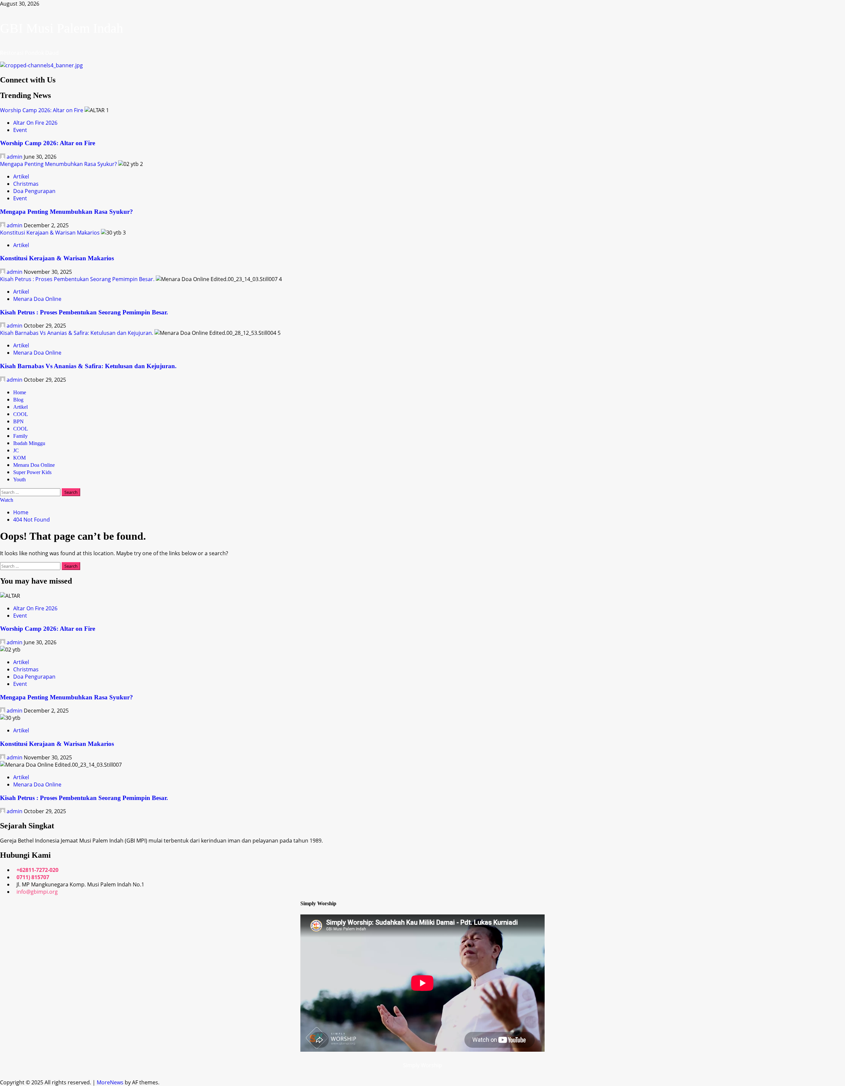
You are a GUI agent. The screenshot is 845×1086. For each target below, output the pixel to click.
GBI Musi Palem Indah (61, 28)
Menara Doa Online (37, 299)
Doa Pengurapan (34, 191)
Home (19, 392)
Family (20, 436)
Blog (18, 399)
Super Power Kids (32, 472)
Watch (6, 500)
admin (14, 156)
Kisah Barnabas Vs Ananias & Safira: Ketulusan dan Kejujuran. (76, 332)
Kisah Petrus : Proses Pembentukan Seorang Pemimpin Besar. (77, 279)
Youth (19, 479)
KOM (19, 458)
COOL (20, 414)
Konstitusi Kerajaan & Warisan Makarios (50, 232)
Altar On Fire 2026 (35, 122)
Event (20, 130)
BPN (18, 421)
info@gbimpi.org (37, 891)
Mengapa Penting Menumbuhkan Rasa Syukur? (58, 164)
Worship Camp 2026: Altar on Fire (41, 110)
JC (16, 450)
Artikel (21, 176)
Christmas (26, 183)
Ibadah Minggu (29, 443)
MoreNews (110, 1082)
